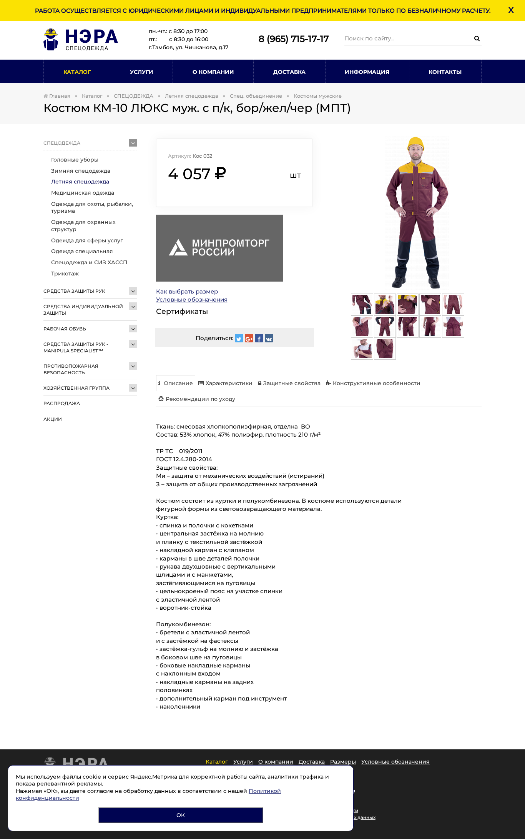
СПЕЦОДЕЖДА (61, 143)
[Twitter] (239, 338)
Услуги (141, 71)
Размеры (343, 761)
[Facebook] (259, 338)
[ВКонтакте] (269, 338)
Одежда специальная (82, 251)
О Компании (213, 71)
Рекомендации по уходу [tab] (200, 398)
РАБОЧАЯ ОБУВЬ (64, 329)
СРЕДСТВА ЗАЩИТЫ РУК (74, 291)
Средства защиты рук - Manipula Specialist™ (75, 347)
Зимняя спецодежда (80, 170)
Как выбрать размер (187, 291)
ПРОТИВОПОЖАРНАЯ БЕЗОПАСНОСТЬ (70, 369)
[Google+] (249, 338)
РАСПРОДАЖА (61, 403)
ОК (180, 815)
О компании (275, 761)
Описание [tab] (177, 383)
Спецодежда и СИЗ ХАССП (89, 262)
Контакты (445, 71)
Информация (367, 71)
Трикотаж (65, 273)
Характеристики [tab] (229, 383)
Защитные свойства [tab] (292, 383)
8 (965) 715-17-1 (291, 38)
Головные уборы (74, 159)
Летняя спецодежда (80, 181)
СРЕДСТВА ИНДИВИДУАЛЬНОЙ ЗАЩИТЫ (83, 310)
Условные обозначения (192, 299)
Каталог (77, 71)
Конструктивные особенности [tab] (376, 383)
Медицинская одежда (82, 192)
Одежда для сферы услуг (87, 240)
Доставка (289, 71)
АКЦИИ (52, 419)
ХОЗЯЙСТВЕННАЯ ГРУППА (76, 388)
